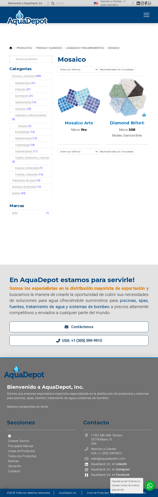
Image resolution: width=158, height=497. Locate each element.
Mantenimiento (23, 138)
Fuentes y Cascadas (26, 174)
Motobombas (22, 83)
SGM (14, 212)
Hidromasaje (22, 144)
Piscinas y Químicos (23, 76)
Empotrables (22, 131)
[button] (146, 15)
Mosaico (23, 125)
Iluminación (21, 95)
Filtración (20, 89)
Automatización (24, 151)
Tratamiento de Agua (23, 180)
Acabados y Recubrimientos (31, 115)
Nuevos (16, 193)
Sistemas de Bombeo (24, 186)
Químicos (20, 108)
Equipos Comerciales (27, 168)
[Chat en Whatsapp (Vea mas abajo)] (149, 3)
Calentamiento (23, 102)
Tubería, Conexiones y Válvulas (32, 157)
